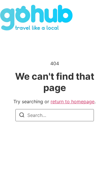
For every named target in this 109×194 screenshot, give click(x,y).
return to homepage (72, 101)
